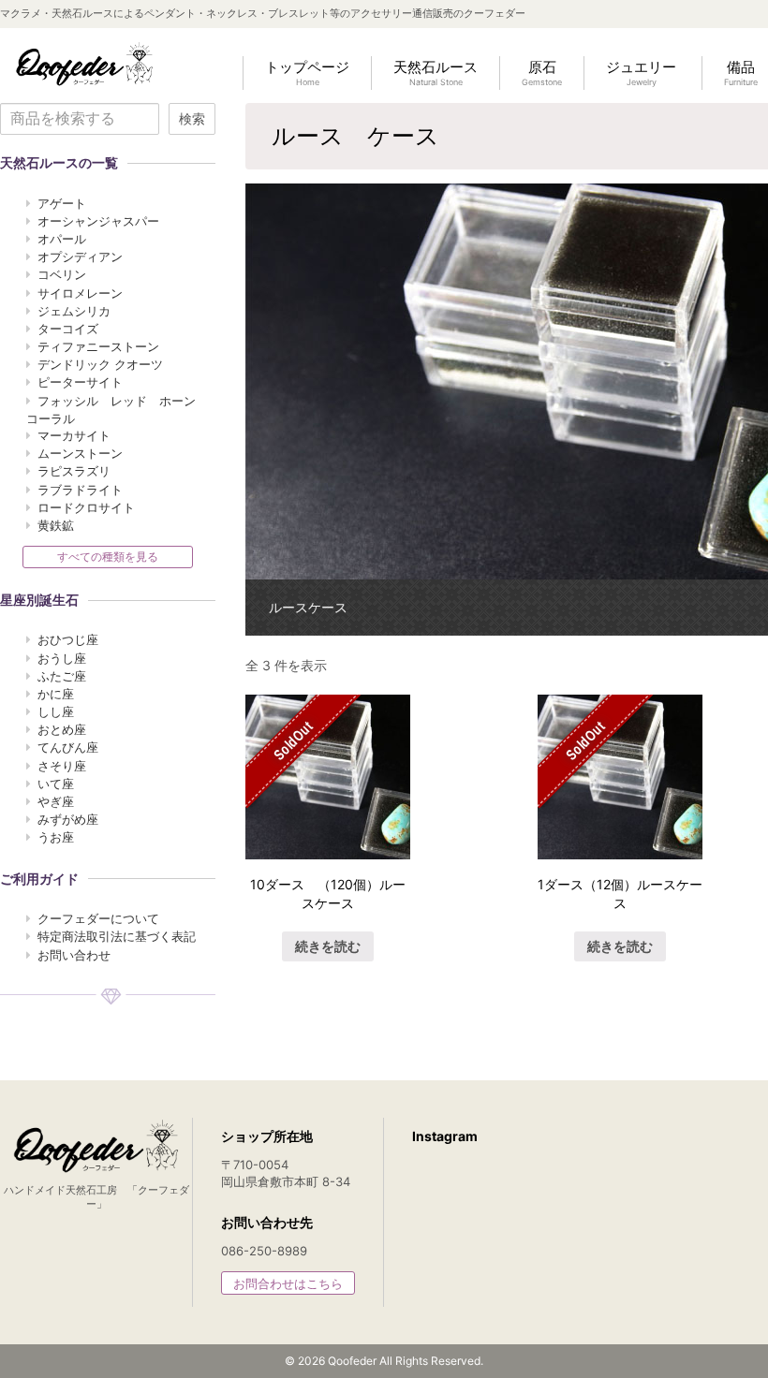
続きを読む (328, 946)
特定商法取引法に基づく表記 (116, 936)
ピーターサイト (80, 381)
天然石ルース (435, 72)
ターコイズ (67, 328)
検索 (192, 118)
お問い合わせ (74, 954)
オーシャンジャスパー (98, 220)
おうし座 (61, 658)
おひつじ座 (67, 639)
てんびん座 (67, 747)
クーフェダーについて (98, 918)
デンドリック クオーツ (100, 364)
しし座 (55, 711)
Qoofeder (84, 63)
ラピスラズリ (74, 470)
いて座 (55, 783)
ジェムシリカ (74, 310)
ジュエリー (641, 72)
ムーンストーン (80, 453)
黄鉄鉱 (55, 525)
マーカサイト (74, 435)
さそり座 (61, 765)
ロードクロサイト (86, 507)
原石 (542, 72)
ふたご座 (61, 675)
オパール (61, 238)
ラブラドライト (80, 489)
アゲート (61, 203)
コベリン (61, 274)
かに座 (55, 693)
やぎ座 (55, 801)
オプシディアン (80, 256)
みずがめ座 (67, 819)
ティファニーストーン (98, 346)
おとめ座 (61, 729)
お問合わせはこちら (288, 1283)
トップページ (307, 72)
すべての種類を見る (107, 557)
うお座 (55, 836)
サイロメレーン (80, 293)
